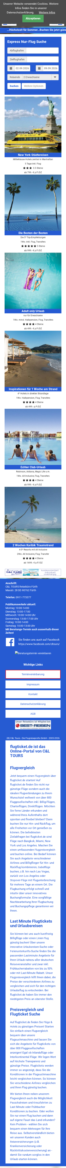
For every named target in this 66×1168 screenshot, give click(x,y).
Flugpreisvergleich (45, 849)
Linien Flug (42, 938)
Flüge (47, 1022)
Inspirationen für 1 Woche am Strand (33, 389)
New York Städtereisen (33, 155)
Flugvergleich (42, 775)
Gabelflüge (44, 867)
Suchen (14, 86)
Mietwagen (34, 1128)
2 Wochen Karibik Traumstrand (33, 545)
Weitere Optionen (33, 86)
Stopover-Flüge (18, 880)
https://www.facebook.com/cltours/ (39, 644)
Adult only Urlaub (33, 311)
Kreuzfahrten (40, 1102)
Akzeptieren (33, 18)
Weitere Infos (47, 12)
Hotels (13, 1026)
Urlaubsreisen (31, 946)
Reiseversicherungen (22, 1141)
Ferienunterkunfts (20, 951)
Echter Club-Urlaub (33, 467)
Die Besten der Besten (33, 233)
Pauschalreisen (18, 1102)
